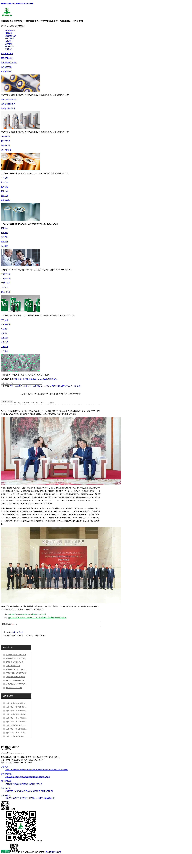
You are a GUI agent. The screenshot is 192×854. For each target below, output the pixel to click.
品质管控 (4, 246)
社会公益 (4, 342)
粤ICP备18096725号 (53, 852)
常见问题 (16, 3)
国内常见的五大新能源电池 (15, 677)
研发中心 (4, 228)
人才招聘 (37, 798)
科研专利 (4, 237)
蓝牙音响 (4, 191)
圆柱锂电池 (9, 39)
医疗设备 (4, 187)
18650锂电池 (6, 150)
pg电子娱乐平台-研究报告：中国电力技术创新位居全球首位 (16, 707)
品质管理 (18, 791)
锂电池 (16, 379)
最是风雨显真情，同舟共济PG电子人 (16, 655)
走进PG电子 (10, 791)
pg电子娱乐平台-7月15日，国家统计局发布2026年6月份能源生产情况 (16, 725)
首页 (11, 386)
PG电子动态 (5, 324)
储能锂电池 (5, 145)
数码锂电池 (5, 141)
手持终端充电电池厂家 (14, 688)
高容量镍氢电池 (7, 58)
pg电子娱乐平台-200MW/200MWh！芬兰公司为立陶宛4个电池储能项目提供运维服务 (37, 618)
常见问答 (4, 333)
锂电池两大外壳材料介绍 (14, 662)
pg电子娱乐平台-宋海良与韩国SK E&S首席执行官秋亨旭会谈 (57, 386)
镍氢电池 (8, 33)
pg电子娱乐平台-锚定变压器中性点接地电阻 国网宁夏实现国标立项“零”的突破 (16, 736)
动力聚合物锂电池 (8, 104)
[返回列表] (7, 403)
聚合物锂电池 (10, 36)
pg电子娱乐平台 (17, 632)
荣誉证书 (49, 791)
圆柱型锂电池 (6, 781)
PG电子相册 (5, 274)
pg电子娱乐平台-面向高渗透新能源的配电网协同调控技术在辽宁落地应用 (16, 703)
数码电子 (4, 182)
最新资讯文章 (8, 696)
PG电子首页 (10, 31)
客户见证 (4, 320)
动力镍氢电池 (6, 67)
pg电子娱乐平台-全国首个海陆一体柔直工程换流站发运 (16, 710)
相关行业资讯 (8, 647)
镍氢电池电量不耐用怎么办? (15, 658)
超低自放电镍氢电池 (9, 63)
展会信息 (4, 347)
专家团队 (4, 233)
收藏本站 (4, 3)
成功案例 (8, 44)
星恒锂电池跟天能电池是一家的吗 (16, 669)
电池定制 (8, 41)
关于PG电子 (5, 788)
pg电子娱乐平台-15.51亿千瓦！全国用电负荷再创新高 (16, 733)
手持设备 (4, 178)
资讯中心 (8, 49)
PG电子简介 (5, 283)
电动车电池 (5, 200)
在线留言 (10, 3)
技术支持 (4, 338)
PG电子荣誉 (5, 279)
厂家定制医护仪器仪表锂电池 (16, 673)
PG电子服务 (5, 795)
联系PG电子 (23, 3)
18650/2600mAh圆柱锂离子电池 (16, 680)
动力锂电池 (5, 136)
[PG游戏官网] (7, 16)
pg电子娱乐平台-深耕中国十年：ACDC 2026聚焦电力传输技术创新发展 (16, 729)
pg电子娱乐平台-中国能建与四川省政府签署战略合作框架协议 (16, 722)
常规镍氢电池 (6, 71)
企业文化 (4, 287)
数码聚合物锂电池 (8, 108)
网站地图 (30, 3)
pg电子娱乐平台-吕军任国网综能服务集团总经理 (16, 718)
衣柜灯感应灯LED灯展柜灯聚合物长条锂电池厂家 (16, 684)
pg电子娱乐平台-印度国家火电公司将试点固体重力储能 (27, 614)
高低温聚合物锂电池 (9, 100)
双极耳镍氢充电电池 (13, 666)
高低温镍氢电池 (7, 54)
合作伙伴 (4, 351)
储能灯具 (4, 196)
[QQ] (5, 852)
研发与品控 (9, 47)
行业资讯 (4, 329)
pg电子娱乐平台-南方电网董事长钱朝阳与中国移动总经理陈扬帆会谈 (16, 714)
